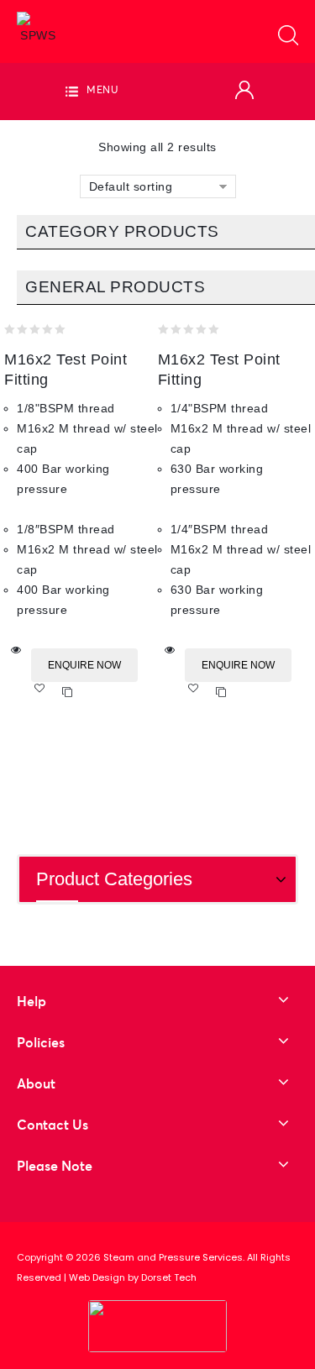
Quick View (16, 650)
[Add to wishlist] (44, 692)
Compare (67, 692)
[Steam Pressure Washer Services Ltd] (38, 27)
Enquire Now (84, 665)
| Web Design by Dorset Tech (130, 1277)
